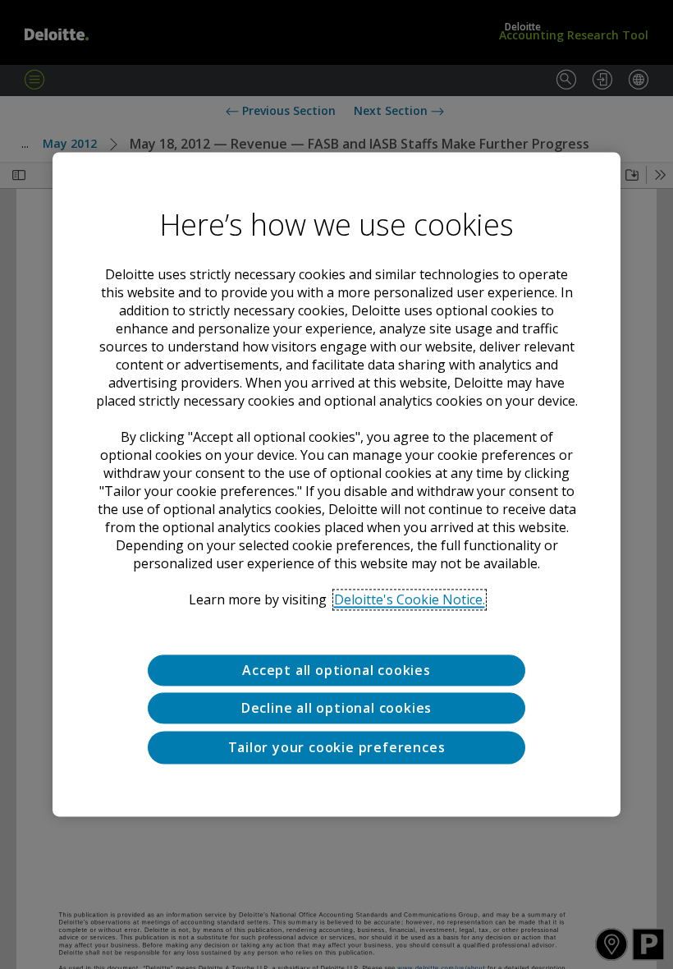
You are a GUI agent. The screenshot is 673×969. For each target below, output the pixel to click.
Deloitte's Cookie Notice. (409, 599)
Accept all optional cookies (336, 670)
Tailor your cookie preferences (337, 747)
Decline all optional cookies (336, 709)
